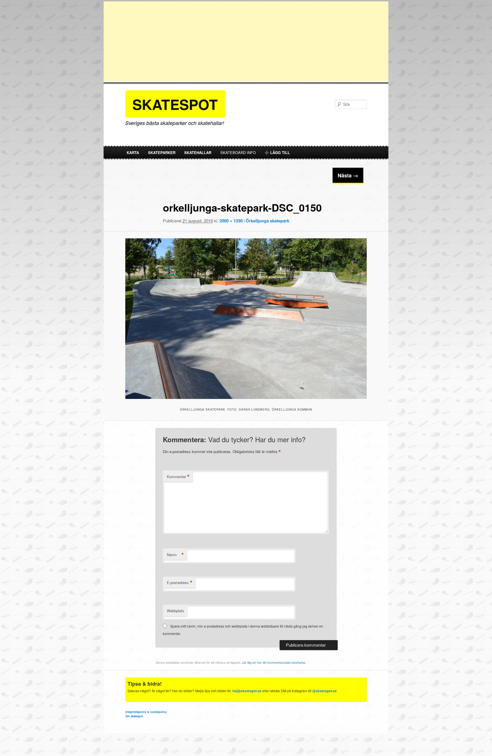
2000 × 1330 (231, 221)
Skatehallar (197, 152)
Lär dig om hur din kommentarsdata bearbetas (274, 662)
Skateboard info (238, 152)
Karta (133, 152)
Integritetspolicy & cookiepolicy (146, 712)
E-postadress (179, 582)
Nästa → (348, 175)
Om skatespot (134, 716)
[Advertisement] (246, 41)
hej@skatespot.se (247, 690)
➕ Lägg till (277, 152)
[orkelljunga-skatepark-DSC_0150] (246, 318)
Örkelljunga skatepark (267, 221)
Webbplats (175, 610)
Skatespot (175, 104)
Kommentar (178, 476)
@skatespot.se (324, 690)
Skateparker (161, 152)
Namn (175, 554)
